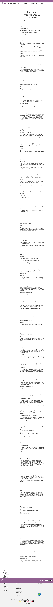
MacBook (14, 3)
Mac (11, 3)
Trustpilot (33, 600)
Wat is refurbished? (18, 583)
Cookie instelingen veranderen (26, 603)
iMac (18, 3)
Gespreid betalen (18, 592)
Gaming (37, 3)
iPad (21, 3)
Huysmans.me (29, 599)
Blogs (8, 3)
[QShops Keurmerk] (39, 595)
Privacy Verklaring (18, 588)
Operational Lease (32, 3)
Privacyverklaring (18, 595)
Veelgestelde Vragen (19, 591)
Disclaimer (17, 587)
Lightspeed (23, 599)
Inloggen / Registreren (43, 3)
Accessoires (26, 3)
